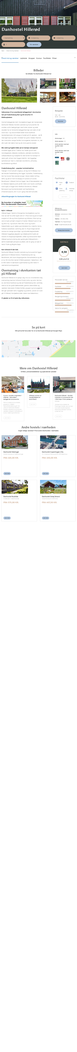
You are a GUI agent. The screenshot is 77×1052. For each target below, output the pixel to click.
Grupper (31, 58)
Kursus (39, 58)
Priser (54, 58)
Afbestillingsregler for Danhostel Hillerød (16, 196)
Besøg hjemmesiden (64, 230)
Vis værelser (34, 44)
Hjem (3, 51)
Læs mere (64, 196)
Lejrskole (23, 58)
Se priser (60, 121)
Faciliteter (47, 58)
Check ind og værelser (12, 51)
